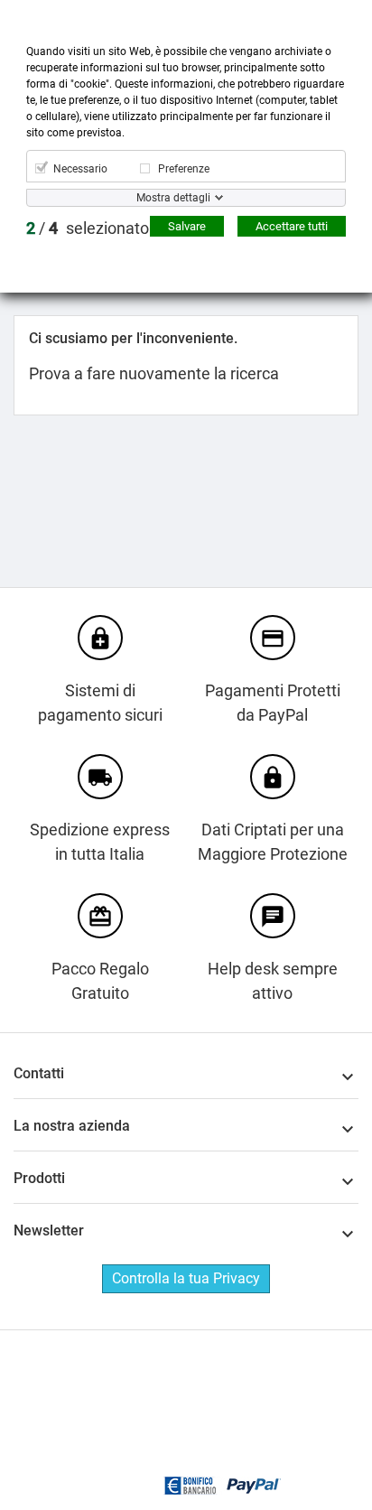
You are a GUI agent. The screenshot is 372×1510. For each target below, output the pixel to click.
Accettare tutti (292, 226)
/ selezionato (87, 228)
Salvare (187, 226)
